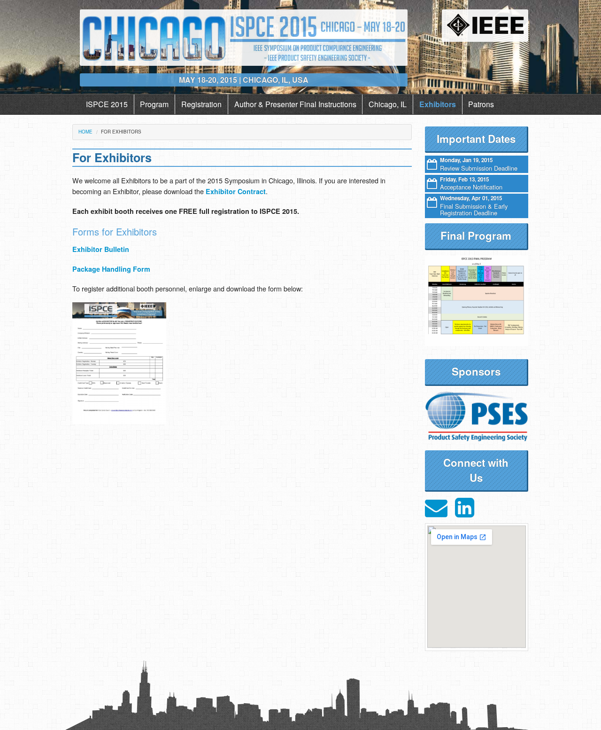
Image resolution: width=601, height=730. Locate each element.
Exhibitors (437, 104)
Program (154, 104)
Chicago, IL (388, 104)
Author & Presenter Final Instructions (295, 104)
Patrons (481, 104)
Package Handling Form (111, 269)
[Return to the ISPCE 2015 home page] (243, 36)
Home (85, 131)
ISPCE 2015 (107, 104)
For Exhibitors (121, 131)
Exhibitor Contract (236, 191)
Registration (201, 104)
